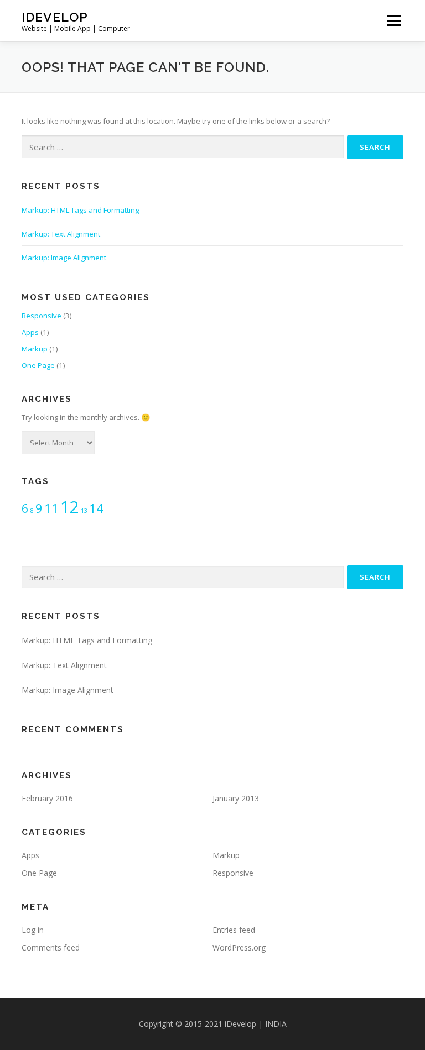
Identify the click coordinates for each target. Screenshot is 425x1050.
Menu (393, 20)
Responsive (41, 316)
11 (51, 508)
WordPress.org (239, 947)
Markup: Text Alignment (61, 234)
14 (96, 508)
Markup (35, 349)
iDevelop (55, 16)
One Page (38, 365)
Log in (33, 930)
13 (84, 510)
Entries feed (233, 930)
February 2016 (47, 798)
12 (69, 507)
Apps (30, 332)
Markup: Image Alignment (64, 257)
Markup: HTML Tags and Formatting (80, 210)
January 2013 (235, 798)
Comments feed (51, 947)
